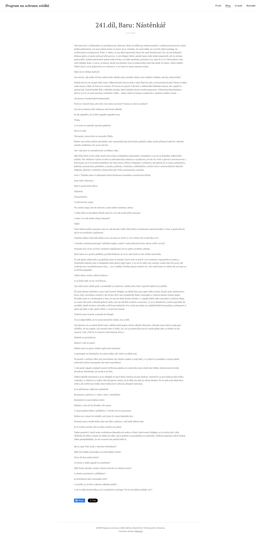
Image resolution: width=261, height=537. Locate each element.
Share (81, 500)
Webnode (139, 531)
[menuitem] (219, 5)
